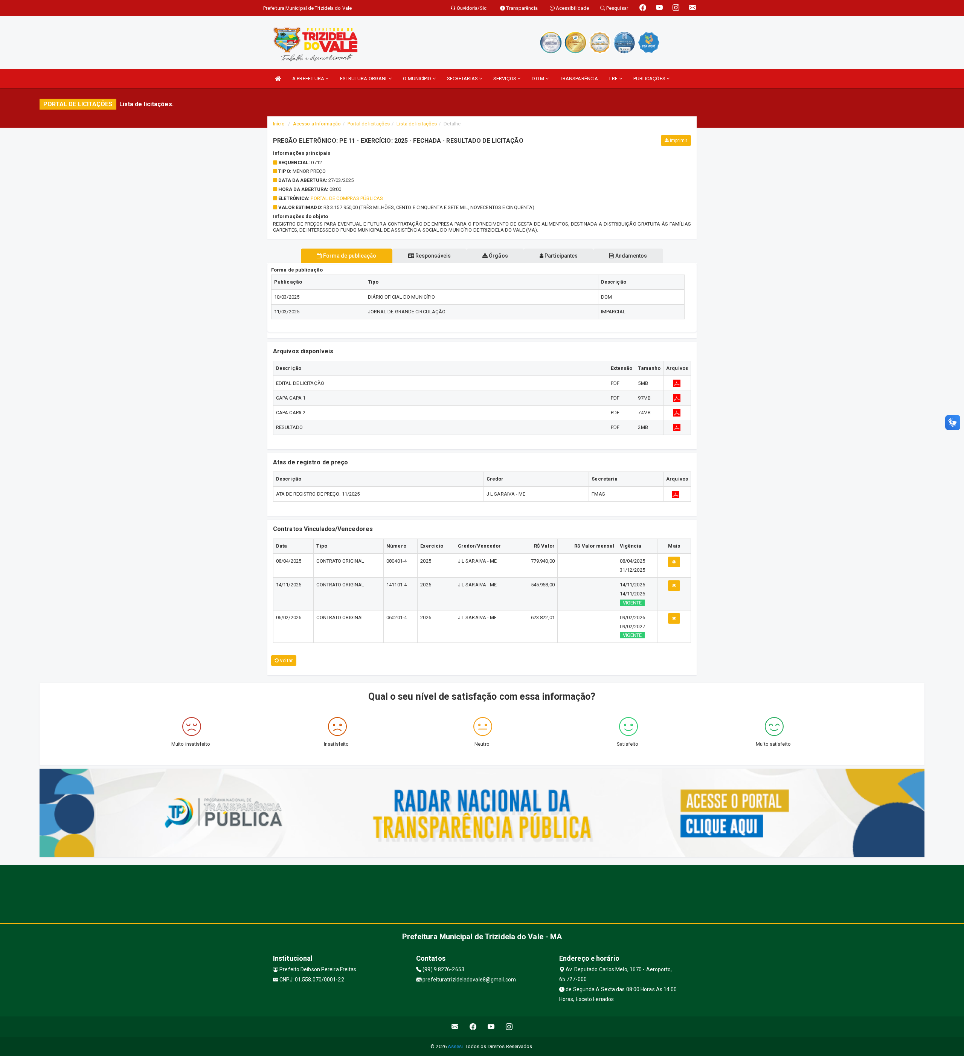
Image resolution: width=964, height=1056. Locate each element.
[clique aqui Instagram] (509, 1026)
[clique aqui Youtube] (491, 1026)
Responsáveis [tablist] (432, 256)
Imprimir (678, 140)
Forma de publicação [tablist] (349, 256)
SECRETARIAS (463, 78)
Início (279, 124)
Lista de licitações (417, 124)
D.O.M (539, 78)
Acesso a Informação (317, 124)
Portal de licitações (369, 124)
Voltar (286, 660)
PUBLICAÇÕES (650, 78)
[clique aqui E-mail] (455, 1026)
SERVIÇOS (505, 78)
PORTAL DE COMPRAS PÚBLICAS (347, 198)
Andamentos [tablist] (630, 256)
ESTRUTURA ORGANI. (364, 78)
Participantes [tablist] (560, 256)
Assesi (455, 1046)
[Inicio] (278, 78)
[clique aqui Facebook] (473, 1026)
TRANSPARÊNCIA (579, 78)
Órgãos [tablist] (498, 256)
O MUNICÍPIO (417, 78)
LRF (614, 78)
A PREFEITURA (308, 78)
